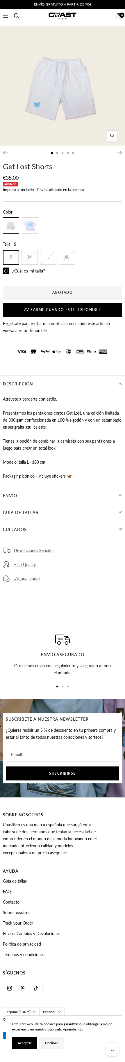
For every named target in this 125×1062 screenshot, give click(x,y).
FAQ (7, 891)
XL (67, 256)
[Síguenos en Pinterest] (22, 988)
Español (49, 1011)
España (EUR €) (18, 1011)
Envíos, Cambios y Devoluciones (31, 933)
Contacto (11, 901)
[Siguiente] (119, 153)
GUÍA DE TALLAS (20, 512)
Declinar (51, 1043)
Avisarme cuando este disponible (62, 310)
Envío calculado (49, 189)
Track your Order (18, 922)
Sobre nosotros (16, 912)
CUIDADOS (15, 529)
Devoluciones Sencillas (34, 550)
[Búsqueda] (16, 15)
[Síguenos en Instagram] (9, 988)
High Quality (24, 564)
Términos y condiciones (23, 954)
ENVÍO (10, 495)
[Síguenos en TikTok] (35, 988)
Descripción (18, 383)
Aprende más (73, 1029)
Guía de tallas (15, 880)
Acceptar (24, 1043)
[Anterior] (5, 153)
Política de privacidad (22, 944)
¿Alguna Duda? (26, 578)
